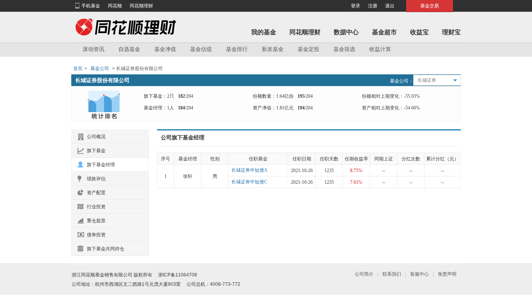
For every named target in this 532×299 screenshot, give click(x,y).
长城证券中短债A (249, 170)
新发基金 (273, 49)
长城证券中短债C (249, 182)
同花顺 (115, 6)
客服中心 (419, 274)
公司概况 (96, 136)
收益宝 (419, 32)
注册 (372, 6)
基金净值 (165, 49)
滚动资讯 (93, 49)
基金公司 (99, 68)
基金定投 (308, 49)
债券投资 (96, 234)
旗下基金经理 (101, 164)
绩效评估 (96, 178)
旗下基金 (96, 150)
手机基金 (90, 6)
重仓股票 (96, 220)
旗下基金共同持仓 (105, 249)
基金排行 (237, 49)
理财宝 (451, 32)
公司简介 (364, 274)
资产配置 (96, 192)
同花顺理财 (141, 6)
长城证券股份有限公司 (102, 80)
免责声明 (447, 274)
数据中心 (346, 32)
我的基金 (263, 32)
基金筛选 (344, 49)
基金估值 (201, 49)
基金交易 (429, 6)
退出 (390, 6)
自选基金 (129, 49)
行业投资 (96, 206)
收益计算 (380, 49)
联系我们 (391, 274)
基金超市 (384, 32)
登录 (355, 6)
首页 (78, 68)
